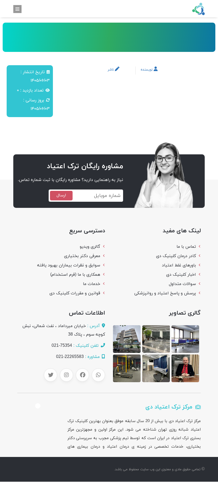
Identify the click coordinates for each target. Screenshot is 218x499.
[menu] (17, 9)
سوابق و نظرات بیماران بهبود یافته (68, 265)
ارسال (61, 195)
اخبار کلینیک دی (181, 275)
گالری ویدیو (90, 247)
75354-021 (62, 346)
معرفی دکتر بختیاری (82, 256)
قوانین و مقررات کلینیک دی (74, 293)
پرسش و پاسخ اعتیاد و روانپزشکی (165, 293)
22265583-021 (70, 357)
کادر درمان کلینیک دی (176, 256)
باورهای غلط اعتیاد (179, 265)
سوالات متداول (182, 284)
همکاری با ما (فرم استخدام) (75, 275)
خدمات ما (91, 284)
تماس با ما (186, 247)
